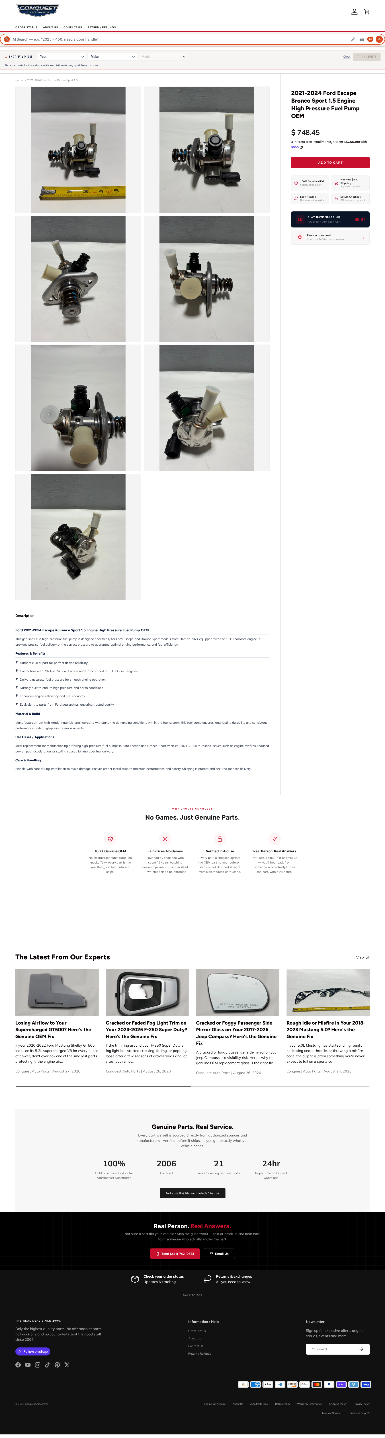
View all (363, 957)
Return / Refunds (102, 27)
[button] (367, 12)
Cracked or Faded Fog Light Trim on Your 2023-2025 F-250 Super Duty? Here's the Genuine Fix (146, 1030)
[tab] (25, 615)
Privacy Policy (362, 1403)
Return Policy (282, 1403)
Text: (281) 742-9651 (177, 1254)
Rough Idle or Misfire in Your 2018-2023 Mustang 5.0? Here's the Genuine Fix (326, 1030)
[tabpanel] (142, 699)
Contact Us (72, 27)
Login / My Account (214, 1403)
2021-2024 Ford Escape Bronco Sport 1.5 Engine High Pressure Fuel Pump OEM (54, 80)
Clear (346, 56)
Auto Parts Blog (259, 1403)
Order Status (26, 27)
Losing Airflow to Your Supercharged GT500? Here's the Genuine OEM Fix (53, 1030)
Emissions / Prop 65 (359, 1413)
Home (19, 80)
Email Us (222, 1254)
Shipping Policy (338, 1403)
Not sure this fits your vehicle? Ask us (192, 1193)
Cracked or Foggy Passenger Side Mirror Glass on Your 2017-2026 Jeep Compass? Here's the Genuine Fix (236, 1033)
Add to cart (330, 163)
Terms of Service (331, 1413)
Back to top (192, 1295)
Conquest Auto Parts (36, 1403)
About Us (50, 27)
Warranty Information (309, 1403)
